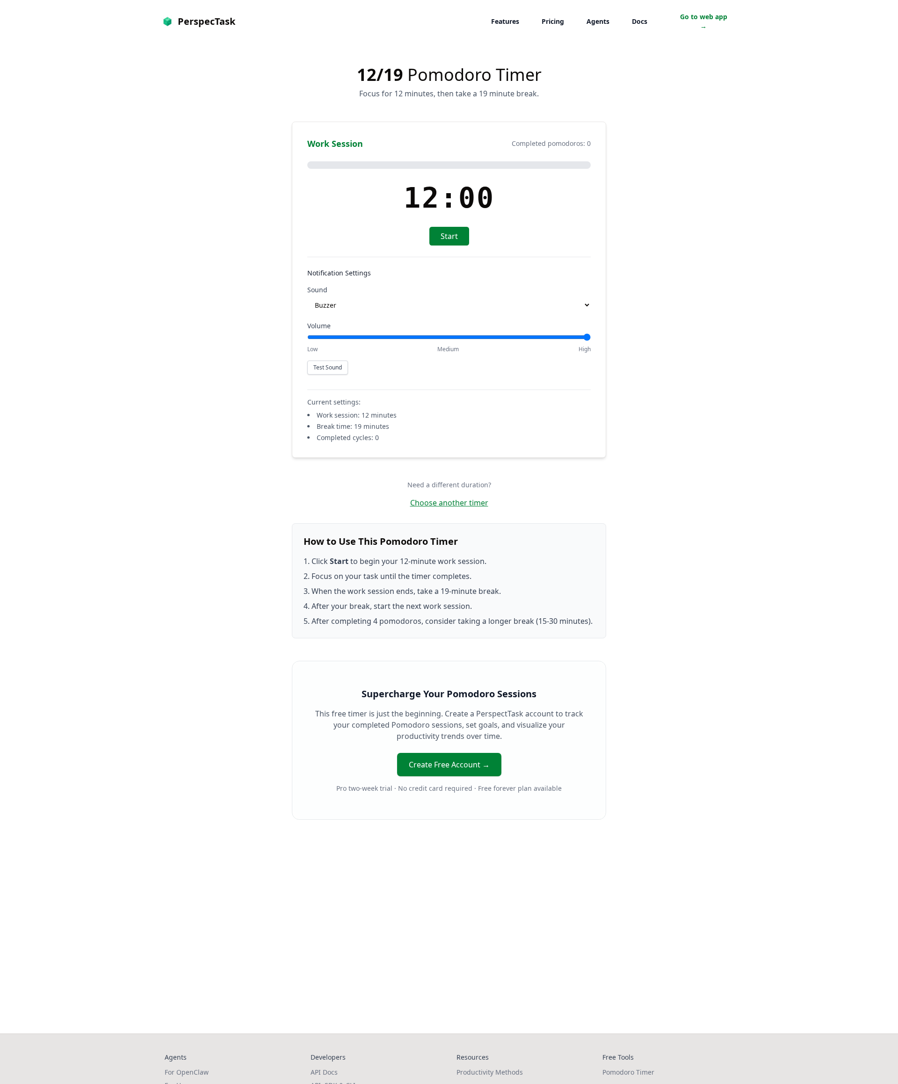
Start (449, 236)
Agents (598, 21)
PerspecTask (206, 21)
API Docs (324, 1072)
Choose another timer (449, 503)
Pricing (553, 21)
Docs (639, 21)
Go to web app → (703, 21)
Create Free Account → (449, 764)
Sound (317, 289)
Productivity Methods (489, 1072)
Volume (319, 325)
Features (505, 21)
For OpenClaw (187, 1072)
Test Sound (327, 367)
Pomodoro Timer (628, 1072)
